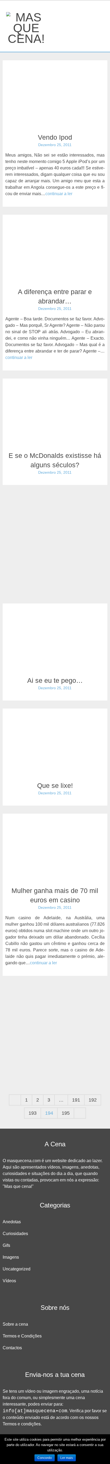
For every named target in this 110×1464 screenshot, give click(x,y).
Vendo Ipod (55, 137)
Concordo (44, 1458)
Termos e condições (22, 1424)
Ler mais (66, 1458)
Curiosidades (15, 1233)
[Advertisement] (55, 540)
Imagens (11, 1257)
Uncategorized (16, 1269)
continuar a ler (58, 193)
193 (33, 1113)
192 (93, 1100)
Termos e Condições (22, 1336)
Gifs (6, 1245)
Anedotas (12, 1222)
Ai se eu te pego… (55, 680)
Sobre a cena (15, 1324)
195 (66, 1113)
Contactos (12, 1348)
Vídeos (9, 1280)
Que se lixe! (55, 785)
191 (76, 1100)
